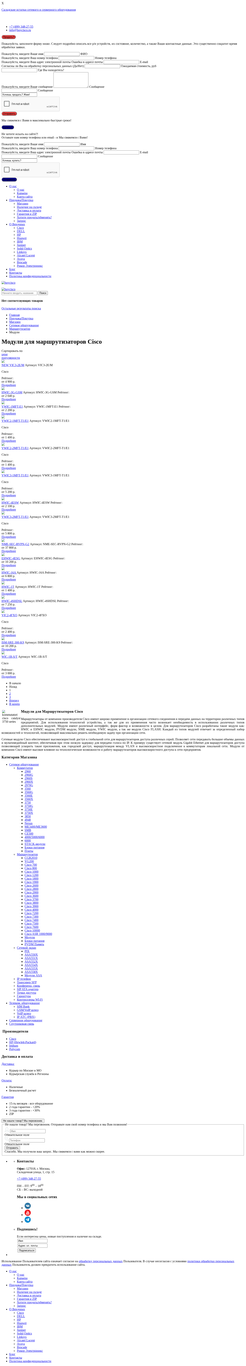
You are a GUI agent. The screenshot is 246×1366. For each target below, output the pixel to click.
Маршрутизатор (19, 328)
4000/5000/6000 (35, 837)
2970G (29, 785)
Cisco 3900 (31, 906)
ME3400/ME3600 (36, 826)
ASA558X (31, 972)
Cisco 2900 (31, 892)
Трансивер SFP (27, 982)
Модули (30, 937)
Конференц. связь (28, 985)
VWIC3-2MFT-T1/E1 (15, 516)
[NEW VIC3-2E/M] (3, 361)
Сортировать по (12, 350)
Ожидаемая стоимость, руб (138, 66)
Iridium (13, 1045)
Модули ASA (33, 975)
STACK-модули (35, 844)
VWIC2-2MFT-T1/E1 (15, 448)
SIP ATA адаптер (27, 989)
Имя (83, 144)
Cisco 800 (31, 868)
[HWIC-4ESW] (3, 499)
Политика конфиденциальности (30, 276)
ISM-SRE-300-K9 (13, 642)
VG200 (29, 861)
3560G (29, 792)
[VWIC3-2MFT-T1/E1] (3, 513)
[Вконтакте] (28, 1207)
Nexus (28, 823)
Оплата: (7, 1080)
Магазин (22, 203)
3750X (29, 812)
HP (19, 234)
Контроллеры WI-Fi (30, 999)
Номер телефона (105, 58)
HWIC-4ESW (10, 502)
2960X (29, 781)
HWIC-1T (8, 586)
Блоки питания (34, 847)
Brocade (22, 262)
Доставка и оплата (29, 210)
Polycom (14, 1049)
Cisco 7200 (31, 913)
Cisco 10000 (32, 930)
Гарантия (8, 1097)
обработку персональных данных (101, 1261)
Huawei (22, 238)
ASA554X (31, 965)
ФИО (83, 54)
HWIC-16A (9, 572)
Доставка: (8, 1064)
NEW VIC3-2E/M (13, 365)
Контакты (15, 272)
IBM (20, 241)
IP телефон (24, 978)
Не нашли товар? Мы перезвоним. (23, 1120)
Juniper (21, 245)
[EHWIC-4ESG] (3, 555)
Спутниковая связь (21, 1023)
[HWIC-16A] (3, 569)
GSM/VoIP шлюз (27, 1010)
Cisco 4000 (31, 909)
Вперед (14, 700)
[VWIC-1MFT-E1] (3, 403)
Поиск (42, 293)
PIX (27, 951)
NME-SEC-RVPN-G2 (15, 544)
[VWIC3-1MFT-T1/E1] (3, 472)
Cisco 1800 (31, 878)
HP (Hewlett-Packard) (22, 1042)
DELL (21, 231)
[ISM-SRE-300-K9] (3, 639)
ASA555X (31, 968)
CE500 (29, 833)
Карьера (22, 193)
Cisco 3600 (31, 895)
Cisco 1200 (31, 875)
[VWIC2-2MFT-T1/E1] (3, 444)
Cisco (20, 227)
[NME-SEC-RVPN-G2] (3, 540)
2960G (29, 774)
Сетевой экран (26, 947)
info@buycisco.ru (20, 30)
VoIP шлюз (24, 1013)
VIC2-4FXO (9, 615)
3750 (28, 802)
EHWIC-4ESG (11, 558)
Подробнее (9, 385)
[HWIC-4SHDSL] (3, 597)
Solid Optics (24, 248)
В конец (14, 704)
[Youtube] (28, 1214)
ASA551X (31, 958)
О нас (13, 186)
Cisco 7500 (31, 923)
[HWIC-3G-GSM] (3, 389)
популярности (11, 357)
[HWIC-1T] (3, 583)
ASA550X (31, 954)
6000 (28, 840)
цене (5, 354)
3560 (28, 788)
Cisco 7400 (31, 920)
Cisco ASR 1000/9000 (38, 934)
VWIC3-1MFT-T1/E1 (15, 475)
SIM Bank (23, 1006)
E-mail (144, 62)
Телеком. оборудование (24, 1003)
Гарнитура (24, 996)
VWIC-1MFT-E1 (12, 406)
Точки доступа (26, 992)
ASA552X (31, 961)
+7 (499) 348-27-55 (21, 26)
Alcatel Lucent (26, 255)
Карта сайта (24, 196)
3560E (29, 795)
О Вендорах (17, 224)
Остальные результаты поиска (21, 308)
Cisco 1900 (31, 882)
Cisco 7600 (31, 927)
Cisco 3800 (31, 902)
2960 (28, 771)
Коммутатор (25, 768)
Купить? (7, 127)
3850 (28, 816)
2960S (28, 778)
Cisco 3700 (31, 899)
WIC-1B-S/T (9, 656)
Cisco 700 (31, 864)
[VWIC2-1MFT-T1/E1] (3, 417)
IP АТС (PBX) (26, 1016)
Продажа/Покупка (21, 200)
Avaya (21, 258)
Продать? (8, 37)
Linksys (22, 252)
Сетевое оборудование (24, 325)
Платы (29, 851)
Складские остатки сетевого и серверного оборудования (39, 9)
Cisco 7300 (31, 916)
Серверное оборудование (25, 1020)
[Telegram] (28, 1221)
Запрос (21, 220)
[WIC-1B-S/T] (3, 653)
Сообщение (96, 86)
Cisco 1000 (31, 871)
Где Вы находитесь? (51, 70)
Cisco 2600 (31, 885)
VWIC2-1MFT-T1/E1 (15, 420)
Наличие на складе (29, 207)
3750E (29, 809)
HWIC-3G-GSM (12, 392)
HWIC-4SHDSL (12, 601)
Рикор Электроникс (30, 265)
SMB (28, 830)
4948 (28, 819)
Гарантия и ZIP (27, 214)
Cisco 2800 (31, 889)
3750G (29, 806)
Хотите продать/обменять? (34, 217)
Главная (14, 315)
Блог (12, 269)
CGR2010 (31, 857)
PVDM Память (34, 944)
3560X (29, 799)
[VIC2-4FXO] (3, 611)
